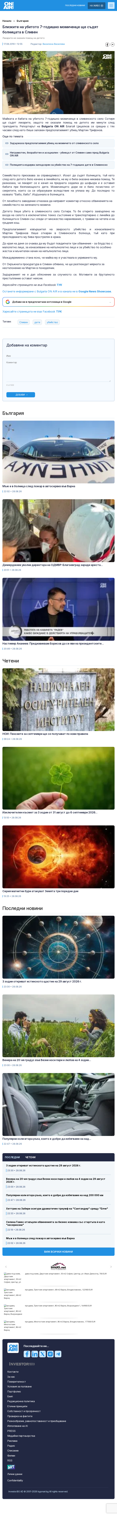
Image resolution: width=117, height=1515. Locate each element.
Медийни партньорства (21, 1436)
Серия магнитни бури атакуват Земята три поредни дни (40, 891)
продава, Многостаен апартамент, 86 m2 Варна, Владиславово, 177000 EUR (60, 1322)
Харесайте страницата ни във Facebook (32, 311)
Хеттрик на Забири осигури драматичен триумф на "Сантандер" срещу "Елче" (57, 1208)
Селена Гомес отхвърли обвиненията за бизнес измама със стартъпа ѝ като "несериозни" (55, 1223)
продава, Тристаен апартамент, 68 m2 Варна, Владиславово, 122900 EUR (59, 1290)
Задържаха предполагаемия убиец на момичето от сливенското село (54, 143)
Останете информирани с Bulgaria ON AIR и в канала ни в (57, 291)
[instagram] (50, 1353)
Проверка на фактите (19, 1416)
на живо (95, 5)
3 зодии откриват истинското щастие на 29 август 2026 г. (43, 1165)
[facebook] (27, 1353)
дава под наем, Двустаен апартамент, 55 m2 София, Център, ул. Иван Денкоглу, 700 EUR (66, 1274)
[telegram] (58, 1353)
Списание (13, 1451)
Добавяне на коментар (26, 345)
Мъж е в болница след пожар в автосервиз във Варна (40, 1238)
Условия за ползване (19, 1386)
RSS (9, 1460)
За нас (11, 1377)
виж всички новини (58, 1251)
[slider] (51, 111)
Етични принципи (17, 1406)
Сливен (23, 322)
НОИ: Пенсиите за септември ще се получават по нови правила (45, 733)
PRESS (11, 1431)
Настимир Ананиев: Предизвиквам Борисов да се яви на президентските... (53, 643)
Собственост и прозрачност (24, 1411)
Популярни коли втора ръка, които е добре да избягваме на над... (46, 1138)
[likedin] (34, 1353)
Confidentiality (15, 1480)
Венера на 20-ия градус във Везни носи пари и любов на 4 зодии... (46, 1060)
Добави (20, 394)
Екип (10, 1396)
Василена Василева (54, 44)
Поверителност (16, 1382)
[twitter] (42, 1353)
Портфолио (14, 1391)
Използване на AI (17, 1426)
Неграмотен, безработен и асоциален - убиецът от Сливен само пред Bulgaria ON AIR (59, 154)
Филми (11, 1456)
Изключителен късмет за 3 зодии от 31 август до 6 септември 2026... (50, 812)
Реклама (12, 1441)
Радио (11, 1446)
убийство (52, 322)
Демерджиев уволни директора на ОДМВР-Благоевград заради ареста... (52, 565)
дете (37, 322)
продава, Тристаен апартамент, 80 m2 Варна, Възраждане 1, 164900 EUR (58, 1306)
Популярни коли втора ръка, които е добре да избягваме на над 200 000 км (54, 1195)
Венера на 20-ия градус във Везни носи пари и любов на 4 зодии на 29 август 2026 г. (55, 1180)
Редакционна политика (21, 1401)
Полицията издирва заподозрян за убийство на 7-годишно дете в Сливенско (59, 164)
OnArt (11, 1467)
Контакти (12, 1372)
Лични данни (14, 1474)
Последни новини (75, 5)
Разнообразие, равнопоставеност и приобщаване (36, 1421)
